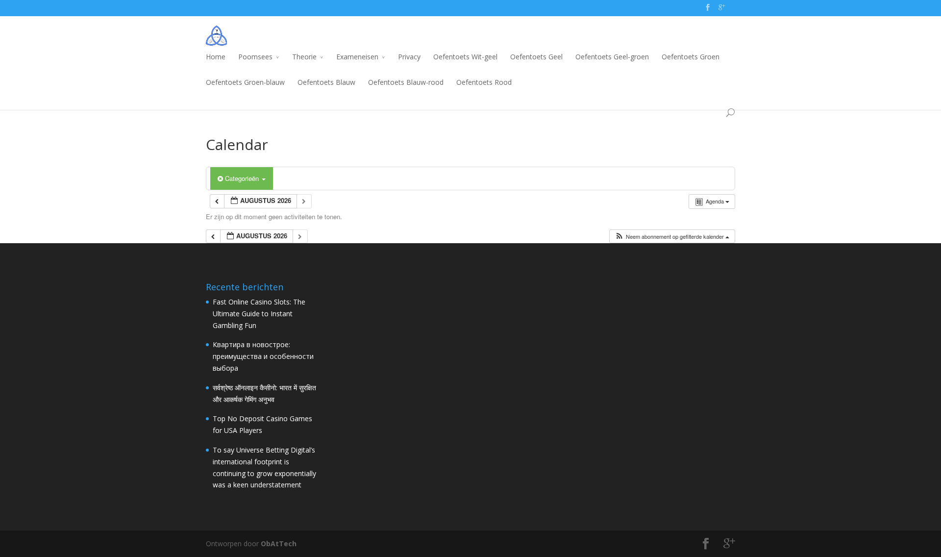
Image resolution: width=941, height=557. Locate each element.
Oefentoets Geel (536, 56)
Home (215, 56)
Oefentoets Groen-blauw (245, 82)
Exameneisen (357, 56)
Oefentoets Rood (484, 82)
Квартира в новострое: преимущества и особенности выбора (263, 356)
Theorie (304, 56)
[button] (672, 236)
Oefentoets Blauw (326, 82)
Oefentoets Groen (690, 56)
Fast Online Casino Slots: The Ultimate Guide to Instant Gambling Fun (259, 313)
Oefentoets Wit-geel (465, 56)
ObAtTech (279, 543)
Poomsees (255, 56)
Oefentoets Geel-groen (612, 56)
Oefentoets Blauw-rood (406, 82)
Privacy (409, 56)
